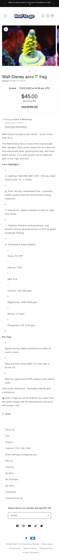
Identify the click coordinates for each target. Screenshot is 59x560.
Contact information (31, 552)
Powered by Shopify (31, 544)
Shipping (5, 80)
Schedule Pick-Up (14, 498)
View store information (16, 126)
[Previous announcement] (5, 4)
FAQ (7, 436)
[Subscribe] (48, 515)
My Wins (9, 485)
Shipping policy (46, 548)
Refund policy (47, 544)
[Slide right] (36, 71)
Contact (9, 442)
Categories (10, 492)
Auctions (9, 467)
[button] (5, 16)
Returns (9, 461)
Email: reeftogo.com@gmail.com (21, 454)
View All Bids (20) (29, 107)
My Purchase (11, 479)
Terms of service (30, 548)
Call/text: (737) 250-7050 (18, 448)
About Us (10, 429)
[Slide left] (23, 71)
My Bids (9, 473)
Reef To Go (17, 544)
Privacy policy (15, 548)
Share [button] (8, 414)
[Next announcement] (54, 4)
